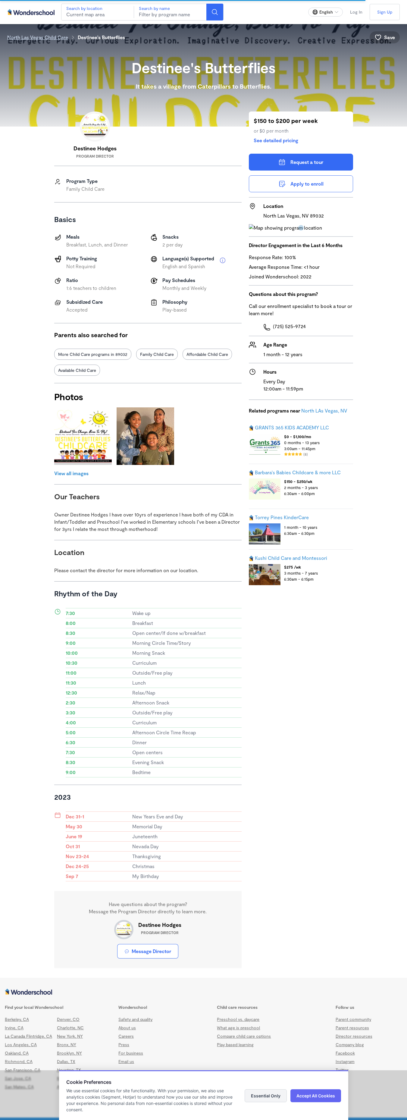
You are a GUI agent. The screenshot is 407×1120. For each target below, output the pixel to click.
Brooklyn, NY (69, 1053)
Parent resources (352, 1027)
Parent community (353, 1019)
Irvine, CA (14, 1027)
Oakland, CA (17, 1053)
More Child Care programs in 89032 (92, 354)
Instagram (345, 1061)
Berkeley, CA (17, 1019)
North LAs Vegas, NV (324, 410)
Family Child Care (157, 354)
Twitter (342, 1069)
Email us (126, 1061)
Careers (126, 1036)
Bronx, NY (66, 1044)
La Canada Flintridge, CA (28, 1036)
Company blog (350, 1044)
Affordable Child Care (207, 354)
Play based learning (235, 1044)
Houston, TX (69, 1069)
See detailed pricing (276, 140)
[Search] (214, 12)
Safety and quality (135, 1019)
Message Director (151, 951)
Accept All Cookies (315, 1095)
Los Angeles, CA (21, 1044)
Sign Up (384, 11)
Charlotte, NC (70, 1027)
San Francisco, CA (22, 1069)
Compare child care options (244, 1036)
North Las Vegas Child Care (37, 37)
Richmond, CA (19, 1061)
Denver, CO (68, 1019)
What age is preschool (238, 1027)
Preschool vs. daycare (238, 1019)
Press (123, 1044)
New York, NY (70, 1036)
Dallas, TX (66, 1061)
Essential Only (265, 1095)
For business (130, 1053)
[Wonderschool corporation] (203, 992)
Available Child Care (77, 370)
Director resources (354, 1036)
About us (127, 1027)
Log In (356, 11)
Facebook (345, 1053)
